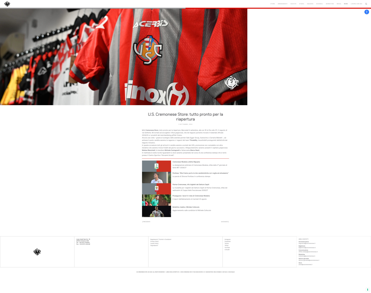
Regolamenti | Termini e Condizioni (160, 239)
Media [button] (339, 3)
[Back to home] (7, 4)
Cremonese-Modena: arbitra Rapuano (186, 162)
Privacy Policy (154, 241)
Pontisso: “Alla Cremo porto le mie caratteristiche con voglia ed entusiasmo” (200, 173)
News (346, 3)
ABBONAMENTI (283, 3)
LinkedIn (227, 249)
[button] (366, 4)
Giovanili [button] (319, 3)
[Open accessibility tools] (366, 12)
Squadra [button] (310, 3)
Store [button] (273, 3)
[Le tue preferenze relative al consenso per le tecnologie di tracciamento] (367, 289)
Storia (301, 3)
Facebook (228, 241)
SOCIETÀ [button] (293, 3)
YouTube (227, 247)
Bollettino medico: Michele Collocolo (186, 207)
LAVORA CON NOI (356, 3)
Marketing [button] (330, 3)
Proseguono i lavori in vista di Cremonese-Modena (191, 196)
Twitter (227, 243)
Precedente (146, 221)
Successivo (224, 221)
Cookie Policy (154, 243)
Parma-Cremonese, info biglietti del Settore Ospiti (191, 184)
